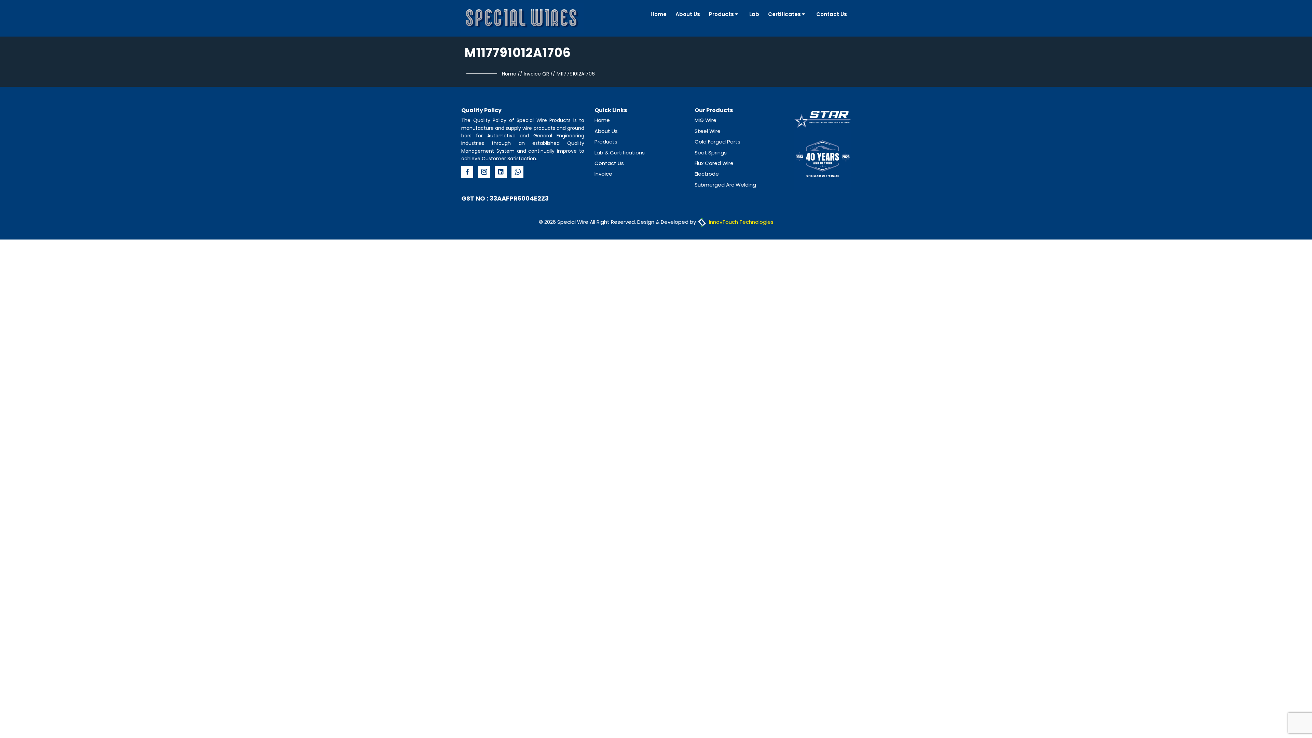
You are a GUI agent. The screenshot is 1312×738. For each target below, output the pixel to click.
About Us (687, 14)
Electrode (707, 173)
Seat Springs (711, 152)
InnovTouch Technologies (741, 222)
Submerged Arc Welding (725, 184)
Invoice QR (536, 73)
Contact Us (831, 14)
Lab (754, 14)
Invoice (603, 173)
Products (721, 14)
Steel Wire (708, 131)
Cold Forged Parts (717, 141)
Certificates (784, 14)
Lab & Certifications (619, 152)
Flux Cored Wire (714, 163)
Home (659, 14)
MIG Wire (705, 120)
